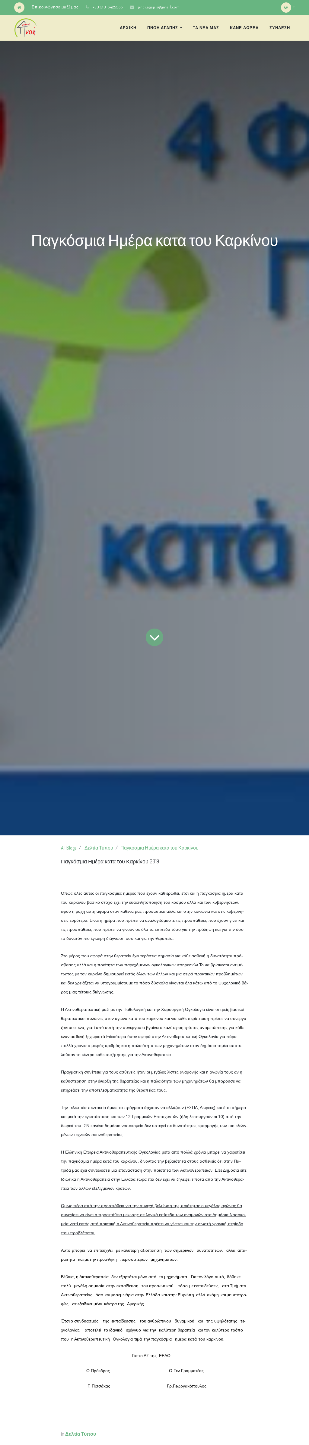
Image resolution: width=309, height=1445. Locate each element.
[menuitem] (128, 27)
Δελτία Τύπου (98, 848)
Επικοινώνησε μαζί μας (55, 7)
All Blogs (68, 848)
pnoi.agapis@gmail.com (159, 7)
